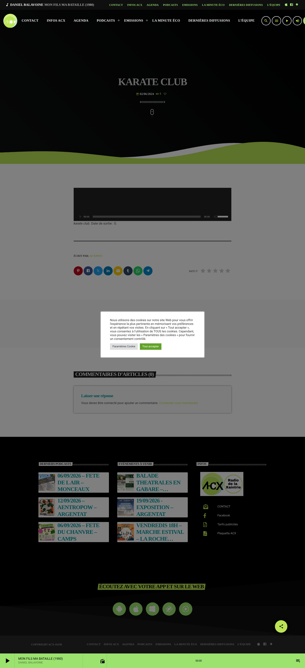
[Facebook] (291, 4)
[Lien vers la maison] (10, 21)
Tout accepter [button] (150, 346)
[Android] (297, 4)
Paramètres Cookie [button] (123, 346)
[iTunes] (286, 4)
